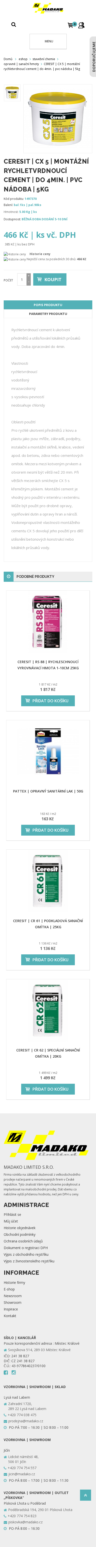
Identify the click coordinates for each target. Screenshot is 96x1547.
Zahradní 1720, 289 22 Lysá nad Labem (27, 1406)
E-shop (9, 1289)
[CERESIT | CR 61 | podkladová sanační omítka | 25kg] (48, 881)
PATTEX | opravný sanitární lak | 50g (48, 791)
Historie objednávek (19, 1227)
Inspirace (11, 1309)
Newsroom (13, 1295)
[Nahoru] (85, 1497)
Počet (8, 280)
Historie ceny (40, 254)
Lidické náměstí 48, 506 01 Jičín (23, 1459)
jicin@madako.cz (21, 1474)
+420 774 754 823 (22, 1515)
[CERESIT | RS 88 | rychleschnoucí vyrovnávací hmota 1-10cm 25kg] (48, 622)
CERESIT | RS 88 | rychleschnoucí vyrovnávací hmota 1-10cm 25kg (48, 664)
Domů (8, 59)
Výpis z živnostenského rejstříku (29, 1261)
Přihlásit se (12, 1214)
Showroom (12, 1302)
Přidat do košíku (50, 701)
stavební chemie (43, 59)
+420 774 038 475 (22, 1414)
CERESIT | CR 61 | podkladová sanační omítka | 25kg (48, 923)
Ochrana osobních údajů (23, 1241)
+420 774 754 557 (22, 1467)
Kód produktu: (14, 199)
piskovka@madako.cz (25, 1522)
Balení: (8, 205)
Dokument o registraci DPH (26, 1247)
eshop (23, 59)
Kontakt (10, 1315)
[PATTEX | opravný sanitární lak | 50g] (48, 751)
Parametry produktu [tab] (48, 313)
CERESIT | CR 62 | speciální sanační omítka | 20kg (48, 1053)
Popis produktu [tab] (48, 305)
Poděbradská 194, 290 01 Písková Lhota (40, 1509)
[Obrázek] (12, 93)
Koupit (53, 279)
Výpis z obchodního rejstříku (26, 1254)
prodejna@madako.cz (25, 1421)
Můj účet (11, 1221)
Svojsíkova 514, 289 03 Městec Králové (39, 1349)
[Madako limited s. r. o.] (48, 8)
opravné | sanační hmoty (21, 64)
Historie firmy (14, 1282)
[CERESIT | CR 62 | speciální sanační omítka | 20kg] (48, 1010)
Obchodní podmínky (19, 1234)
